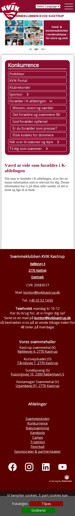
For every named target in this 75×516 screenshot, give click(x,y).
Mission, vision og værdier (33, 108)
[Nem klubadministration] (60, 481)
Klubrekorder (19, 87)
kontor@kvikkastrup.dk (41, 292)
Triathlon (37, 442)
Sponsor (16, 94)
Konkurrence (37, 423)
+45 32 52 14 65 (41, 300)
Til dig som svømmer (25, 148)
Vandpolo (37, 432)
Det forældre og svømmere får (36, 114)
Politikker (16, 74)
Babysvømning (37, 428)
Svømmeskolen (37, 418)
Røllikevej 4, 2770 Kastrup (38, 351)
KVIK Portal (18, 80)
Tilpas (46, 503)
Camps (37, 437)
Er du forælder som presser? (34, 128)
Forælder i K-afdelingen (27, 101)
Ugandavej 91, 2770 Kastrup (37, 385)
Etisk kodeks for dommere (33, 135)
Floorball (37, 446)
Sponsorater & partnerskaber (37, 451)
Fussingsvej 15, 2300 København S (37, 374)
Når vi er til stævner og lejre (31, 142)
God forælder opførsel (30, 121)
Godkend (38, 510)
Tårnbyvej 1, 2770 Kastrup (37, 363)
